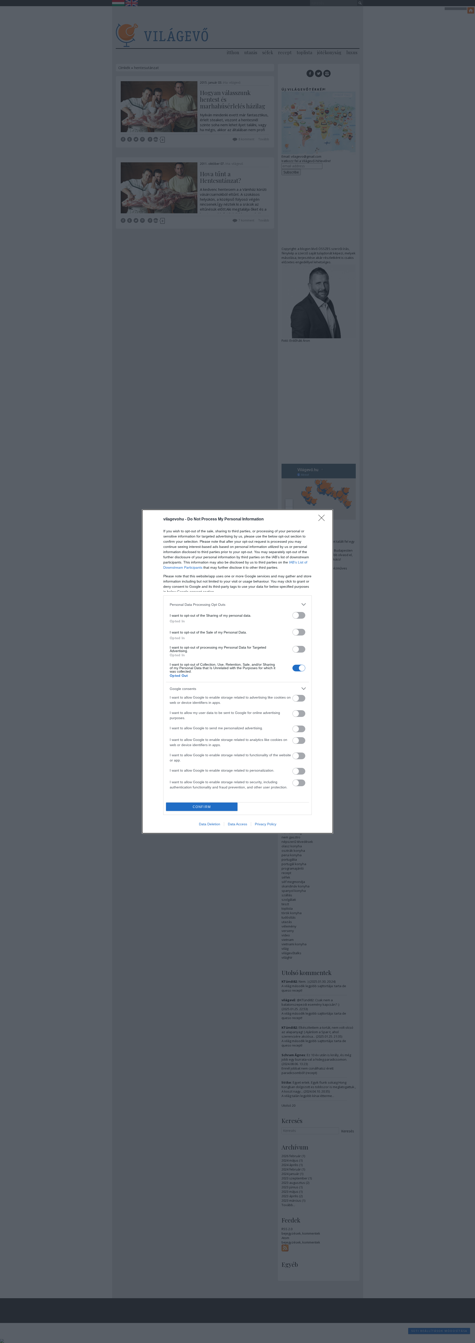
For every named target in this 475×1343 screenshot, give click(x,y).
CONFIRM (202, 807)
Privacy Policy (265, 824)
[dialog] (237, 671)
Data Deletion (209, 824)
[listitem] (237, 604)
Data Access (237, 824)
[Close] (323, 519)
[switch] (298, 615)
